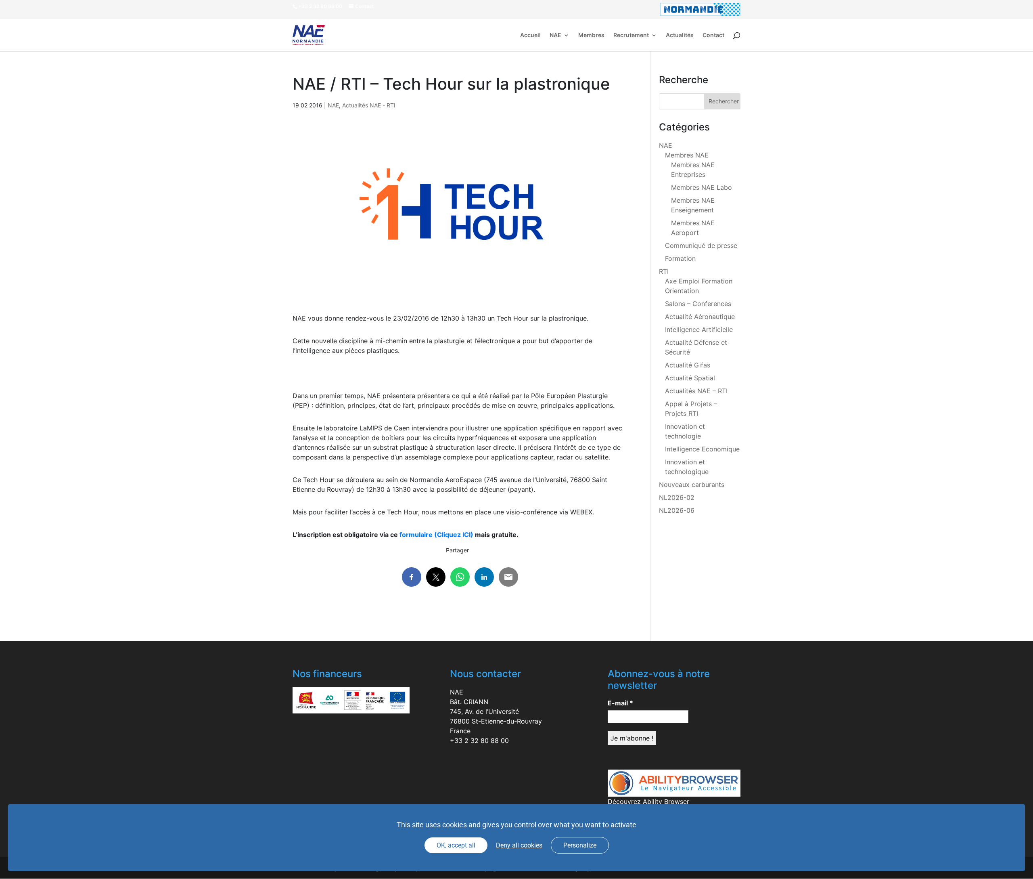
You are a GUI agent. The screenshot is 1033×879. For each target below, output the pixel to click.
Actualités (680, 35)
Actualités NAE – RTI (696, 391)
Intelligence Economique (702, 449)
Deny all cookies (519, 845)
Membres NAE (687, 155)
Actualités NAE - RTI (368, 105)
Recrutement (631, 35)
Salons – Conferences (698, 304)
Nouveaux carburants (691, 484)
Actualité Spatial (690, 378)
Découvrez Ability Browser (648, 801)
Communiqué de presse (701, 245)
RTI (664, 271)
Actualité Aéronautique (700, 317)
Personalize (579, 845)
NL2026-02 (676, 497)
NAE (555, 35)
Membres (591, 35)
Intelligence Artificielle (699, 329)
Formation (680, 258)
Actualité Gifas (687, 365)
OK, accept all (456, 845)
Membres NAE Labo (701, 187)
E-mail (620, 703)
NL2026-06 (676, 510)
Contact (713, 35)
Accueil (530, 35)
